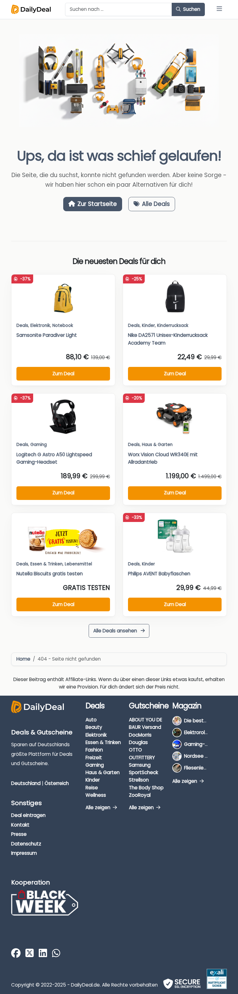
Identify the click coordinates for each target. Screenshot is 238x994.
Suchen (191, 9)
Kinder (148, 325)
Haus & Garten (103, 772)
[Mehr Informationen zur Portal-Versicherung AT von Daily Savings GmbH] (217, 979)
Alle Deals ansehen (115, 630)
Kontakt (20, 825)
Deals (22, 325)
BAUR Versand (145, 727)
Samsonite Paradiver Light (46, 335)
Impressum (24, 853)
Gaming (95, 765)
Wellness (96, 795)
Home (23, 659)
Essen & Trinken (103, 742)
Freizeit (94, 757)
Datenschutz (26, 843)
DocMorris (140, 735)
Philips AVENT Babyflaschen (159, 573)
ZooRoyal (140, 795)
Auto (91, 719)
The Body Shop (146, 787)
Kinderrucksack (172, 325)
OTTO (135, 750)
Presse (19, 834)
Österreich (57, 783)
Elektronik (96, 735)
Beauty (94, 727)
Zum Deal (63, 373)
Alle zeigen (99, 807)
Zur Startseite (97, 204)
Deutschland (26, 783)
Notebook (62, 325)
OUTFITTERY (142, 757)
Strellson (139, 780)
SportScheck (143, 772)
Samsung (140, 765)
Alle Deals (156, 204)
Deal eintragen (28, 815)
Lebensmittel (78, 564)
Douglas (138, 742)
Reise (92, 787)
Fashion (94, 750)
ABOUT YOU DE (145, 719)
